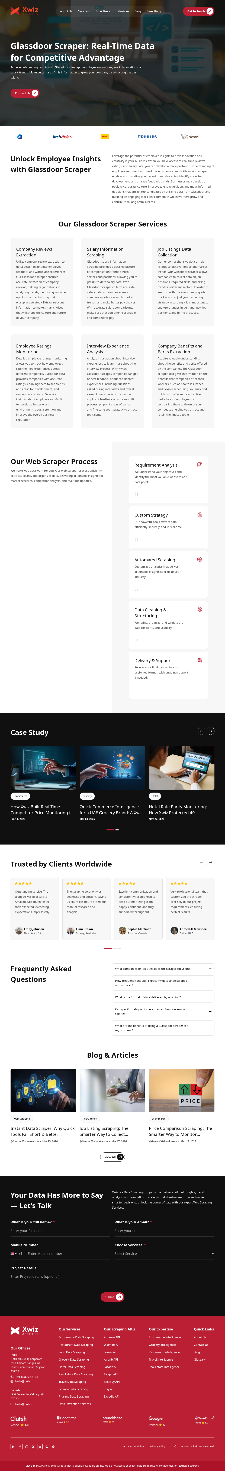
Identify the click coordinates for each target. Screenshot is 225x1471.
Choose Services (128, 1245)
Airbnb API (111, 1359)
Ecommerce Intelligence (165, 1337)
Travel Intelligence (161, 1359)
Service (83, 11)
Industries (122, 11)
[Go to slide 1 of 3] (108, 948)
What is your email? (132, 1222)
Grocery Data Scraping (74, 1359)
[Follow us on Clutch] (46, 1446)
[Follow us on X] (33, 1446)
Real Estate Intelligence (164, 1367)
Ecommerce (159, 1118)
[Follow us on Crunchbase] (40, 1446)
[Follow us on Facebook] (19, 1446)
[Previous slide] (201, 731)
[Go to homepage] (24, 11)
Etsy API (109, 1389)
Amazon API (112, 1337)
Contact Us (201, 1345)
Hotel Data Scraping (72, 1367)
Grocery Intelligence (162, 1345)
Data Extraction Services (75, 1404)
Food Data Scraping (72, 1352)
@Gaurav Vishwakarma (25, 1141)
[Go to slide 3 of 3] (119, 948)
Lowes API (110, 1352)
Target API (111, 1374)
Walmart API (112, 1345)
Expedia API (111, 1396)
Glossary (199, 1359)
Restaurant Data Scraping (76, 1345)
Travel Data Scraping (72, 1382)
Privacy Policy (157, 1446)
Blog (138, 11)
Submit (109, 1297)
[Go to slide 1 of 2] (110, 829)
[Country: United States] (14, 1253)
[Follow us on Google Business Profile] (53, 1446)
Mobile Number (24, 1245)
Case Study (153, 11)
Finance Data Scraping (73, 1389)
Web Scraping (22, 1118)
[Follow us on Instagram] (26, 1446)
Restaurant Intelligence (164, 1352)
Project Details (23, 1267)
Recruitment (90, 1118)
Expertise (101, 11)
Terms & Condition (133, 1446)
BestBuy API (112, 1382)
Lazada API (111, 1367)
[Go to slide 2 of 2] (117, 829)
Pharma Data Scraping (74, 1396)
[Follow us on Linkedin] (13, 1446)
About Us (66, 11)
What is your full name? (31, 1222)
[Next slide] (210, 731)
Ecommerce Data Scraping (76, 1337)
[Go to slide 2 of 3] (115, 948)
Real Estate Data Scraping (76, 1374)
